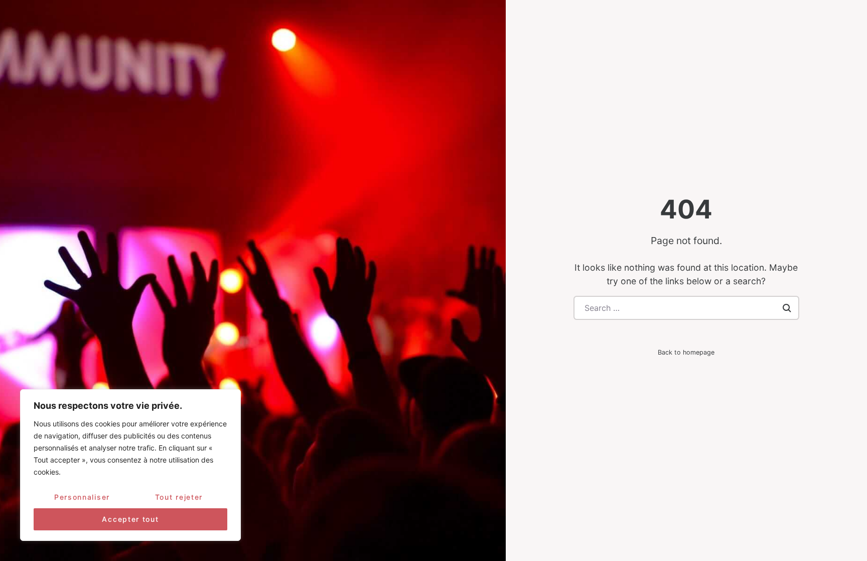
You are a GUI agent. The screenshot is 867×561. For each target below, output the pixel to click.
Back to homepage (686, 352)
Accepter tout (130, 519)
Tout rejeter (179, 497)
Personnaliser (82, 497)
